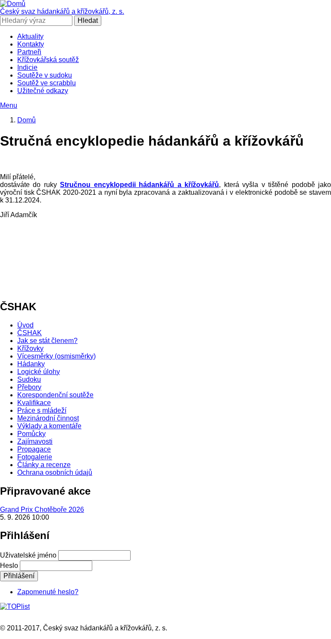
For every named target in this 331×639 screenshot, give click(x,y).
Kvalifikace (34, 402)
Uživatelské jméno (28, 555)
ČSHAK (29, 333)
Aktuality (30, 36)
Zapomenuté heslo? (47, 591)
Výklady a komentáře (49, 426)
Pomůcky (31, 433)
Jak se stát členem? (47, 340)
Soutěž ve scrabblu (46, 83)
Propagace (34, 449)
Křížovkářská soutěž (48, 59)
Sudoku (29, 379)
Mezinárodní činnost (48, 418)
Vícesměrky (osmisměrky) (56, 356)
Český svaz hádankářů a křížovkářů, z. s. (62, 11)
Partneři (29, 52)
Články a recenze (44, 464)
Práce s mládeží (41, 410)
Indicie (27, 67)
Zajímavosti (35, 441)
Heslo (9, 565)
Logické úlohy (38, 371)
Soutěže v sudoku (44, 75)
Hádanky (31, 364)
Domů (26, 120)
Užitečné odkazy (42, 90)
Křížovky (30, 348)
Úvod (25, 325)
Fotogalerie (34, 457)
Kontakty (30, 44)
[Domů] (12, 3)
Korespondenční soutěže (55, 395)
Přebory (29, 387)
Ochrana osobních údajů (54, 472)
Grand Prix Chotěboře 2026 (42, 509)
